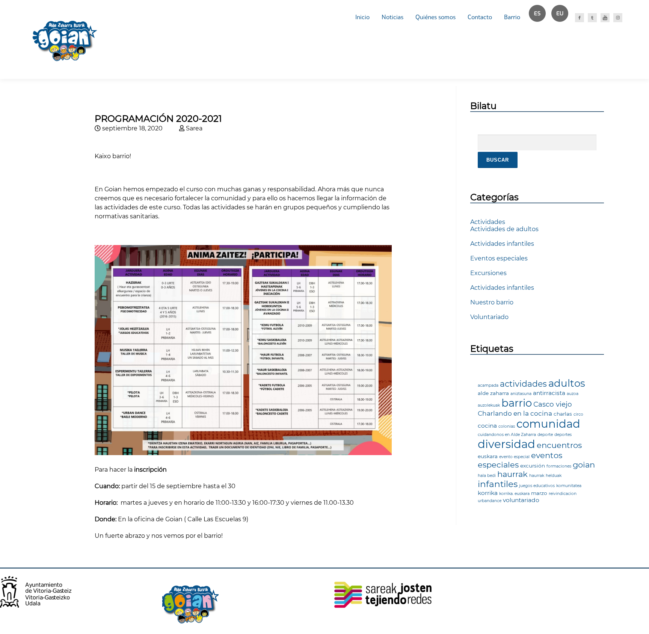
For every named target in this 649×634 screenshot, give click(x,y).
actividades (523, 384)
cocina (487, 425)
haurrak (512, 474)
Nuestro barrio (491, 302)
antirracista (549, 392)
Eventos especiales (499, 258)
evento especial (514, 456)
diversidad (506, 444)
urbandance (489, 500)
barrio (516, 402)
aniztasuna (520, 393)
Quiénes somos (435, 17)
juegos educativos (537, 485)
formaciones (558, 466)
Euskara (563, 17)
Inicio (362, 17)
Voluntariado (489, 317)
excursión (532, 466)
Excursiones (488, 273)
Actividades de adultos (504, 229)
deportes (563, 434)
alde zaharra (493, 393)
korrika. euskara (514, 493)
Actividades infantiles (502, 243)
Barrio (512, 17)
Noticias (392, 17)
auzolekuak (489, 405)
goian (584, 464)
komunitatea (568, 485)
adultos (566, 383)
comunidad (548, 423)
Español (540, 17)
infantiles (498, 484)
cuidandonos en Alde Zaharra (507, 434)
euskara (488, 456)
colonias (506, 426)
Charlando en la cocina (515, 413)
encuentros (559, 445)
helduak (553, 475)
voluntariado (521, 500)
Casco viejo (552, 404)
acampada (488, 385)
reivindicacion (563, 493)
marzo (539, 493)
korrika (488, 492)
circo (578, 414)
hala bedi (487, 475)
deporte (545, 434)
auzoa (572, 393)
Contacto (480, 17)
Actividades (487, 221)
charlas (563, 414)
